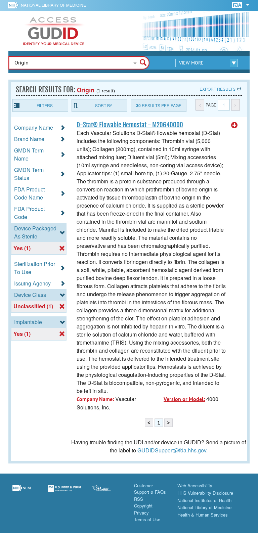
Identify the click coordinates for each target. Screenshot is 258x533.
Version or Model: (184, 399)
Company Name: (95, 399)
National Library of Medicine (53, 5)
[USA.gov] (107, 492)
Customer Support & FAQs (150, 488)
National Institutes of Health (204, 500)
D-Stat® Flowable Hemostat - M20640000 (130, 125)
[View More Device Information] (234, 125)
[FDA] (237, 4)
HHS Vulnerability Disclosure (205, 493)
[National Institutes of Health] (14, 5)
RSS (138, 499)
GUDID (53, 31)
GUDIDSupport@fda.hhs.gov (171, 450)
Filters (45, 105)
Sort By (103, 105)
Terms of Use (147, 519)
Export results (217, 89)
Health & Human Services (202, 515)
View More (191, 63)
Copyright (143, 505)
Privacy (141, 512)
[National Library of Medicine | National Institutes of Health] (21, 492)
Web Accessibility (194, 485)
